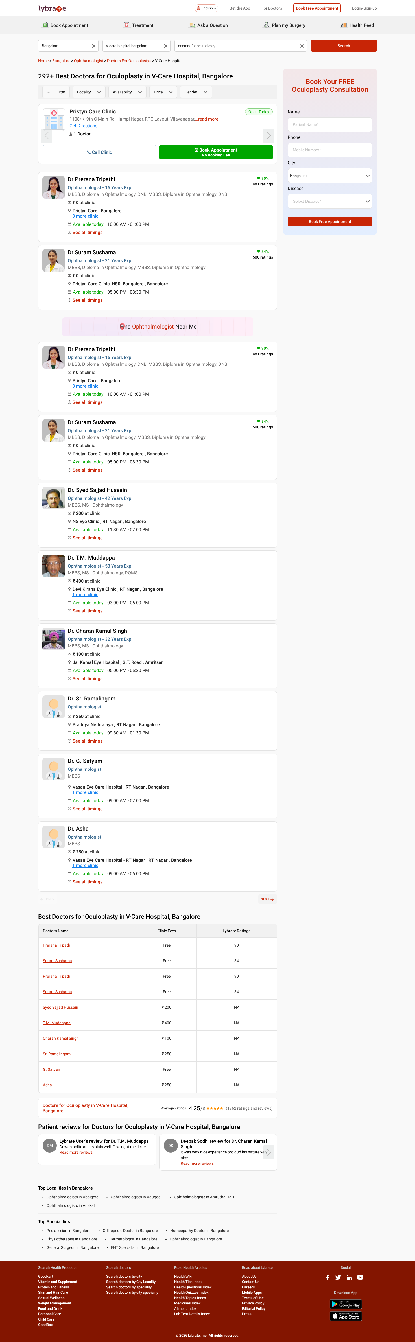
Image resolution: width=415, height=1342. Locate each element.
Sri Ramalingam (57, 1054)
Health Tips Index (188, 1282)
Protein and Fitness (53, 1287)
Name (294, 112)
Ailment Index (185, 1308)
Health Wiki (183, 1276)
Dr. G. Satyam (85, 761)
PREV (50, 899)
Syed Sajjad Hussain (60, 1007)
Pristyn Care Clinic (92, 111)
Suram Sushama (57, 960)
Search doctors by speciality (129, 1287)
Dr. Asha (78, 828)
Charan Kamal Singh (61, 1038)
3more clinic (85, 216)
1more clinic (85, 594)
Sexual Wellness (51, 1298)
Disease (295, 188)
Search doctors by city (124, 1276)
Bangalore (61, 60)
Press (247, 1314)
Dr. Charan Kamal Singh (97, 630)
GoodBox (45, 1325)
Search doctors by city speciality (132, 1292)
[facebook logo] (327, 1279)
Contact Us (250, 1282)
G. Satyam (52, 1069)
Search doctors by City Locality (131, 1282)
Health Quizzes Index (191, 1292)
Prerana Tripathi (57, 945)
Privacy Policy (253, 1303)
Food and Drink (50, 1308)
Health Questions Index (193, 1287)
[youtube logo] (360, 1279)
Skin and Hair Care (53, 1292)
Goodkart (45, 1276)
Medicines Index (187, 1303)
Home (43, 60)
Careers (248, 1287)
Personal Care (49, 1314)
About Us (249, 1276)
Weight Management (54, 1303)
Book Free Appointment (317, 8)
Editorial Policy (253, 1308)
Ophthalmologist (88, 60)
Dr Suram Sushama (92, 252)
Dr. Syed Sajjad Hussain (97, 490)
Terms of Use (253, 1298)
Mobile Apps (252, 1292)
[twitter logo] (338, 1279)
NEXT (265, 899)
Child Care (46, 1319)
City (291, 162)
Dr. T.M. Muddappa (91, 557)
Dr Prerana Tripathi (91, 179)
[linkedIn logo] (349, 1279)
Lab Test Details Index (192, 1314)
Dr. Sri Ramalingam (91, 698)
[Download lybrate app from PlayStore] (345, 1308)
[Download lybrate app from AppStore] (345, 1320)
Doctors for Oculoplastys (129, 60)
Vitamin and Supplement (57, 1282)
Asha (47, 1085)
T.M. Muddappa (57, 1023)
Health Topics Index (190, 1298)
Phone (294, 137)
